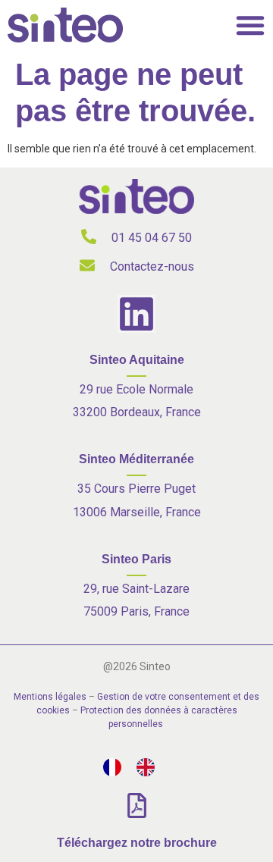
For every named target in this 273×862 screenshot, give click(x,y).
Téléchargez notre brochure (137, 842)
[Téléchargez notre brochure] (136, 805)
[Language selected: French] (136, 767)
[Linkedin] (136, 314)
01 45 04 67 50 (151, 237)
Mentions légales (50, 696)
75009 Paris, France (136, 611)
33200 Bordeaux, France (137, 412)
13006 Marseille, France (137, 512)
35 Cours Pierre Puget (136, 488)
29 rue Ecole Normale (136, 389)
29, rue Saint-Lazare (136, 588)
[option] (149, 767)
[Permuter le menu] (250, 25)
